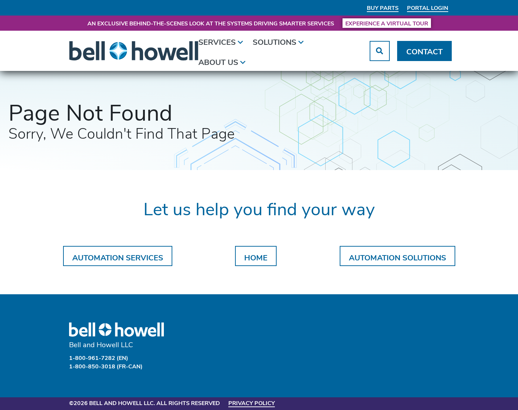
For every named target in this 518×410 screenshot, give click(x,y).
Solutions (274, 41)
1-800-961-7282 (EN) (98, 357)
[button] (380, 51)
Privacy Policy (251, 402)
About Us (218, 61)
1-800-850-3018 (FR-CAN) (106, 366)
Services (217, 41)
